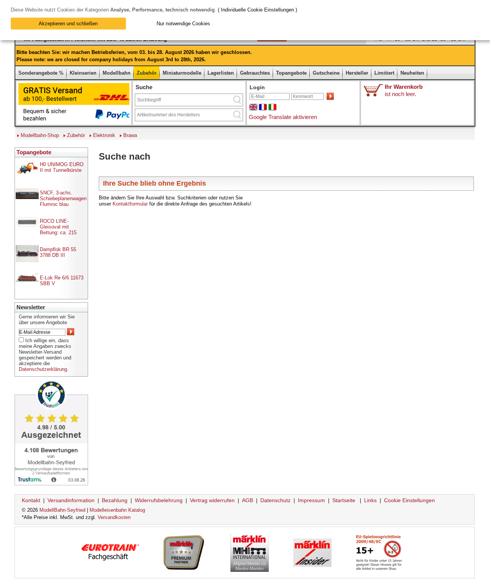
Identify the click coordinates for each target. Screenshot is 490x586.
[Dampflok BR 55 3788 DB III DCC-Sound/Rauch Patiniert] (27, 260)
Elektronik (104, 135)
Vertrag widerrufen (212, 500)
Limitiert (384, 73)
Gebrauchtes (255, 73)
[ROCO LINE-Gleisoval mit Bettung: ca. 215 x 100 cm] (27, 226)
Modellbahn (117, 73)
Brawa (130, 135)
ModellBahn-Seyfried (62, 510)
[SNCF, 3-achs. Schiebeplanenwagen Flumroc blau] (27, 197)
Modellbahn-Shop (40, 135)
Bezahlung (114, 500)
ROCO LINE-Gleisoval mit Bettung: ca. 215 (58, 226)
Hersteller (357, 73)
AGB (247, 500)
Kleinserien (83, 73)
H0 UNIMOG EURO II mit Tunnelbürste (61, 167)
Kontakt (31, 500)
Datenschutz (275, 500)
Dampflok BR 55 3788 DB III (58, 252)
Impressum (311, 500)
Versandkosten (114, 517)
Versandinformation (71, 500)
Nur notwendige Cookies (183, 23)
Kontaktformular (130, 204)
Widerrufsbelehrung (159, 500)
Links (370, 500)
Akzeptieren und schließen (68, 23)
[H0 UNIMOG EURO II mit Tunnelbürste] (27, 175)
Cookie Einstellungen (409, 500)
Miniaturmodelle (182, 73)
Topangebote (291, 73)
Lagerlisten (220, 73)
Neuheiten (412, 73)
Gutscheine (326, 73)
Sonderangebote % (41, 73)
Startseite (343, 500)
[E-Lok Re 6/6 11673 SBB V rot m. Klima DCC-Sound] (27, 281)
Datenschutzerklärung (43, 369)
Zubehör (147, 73)
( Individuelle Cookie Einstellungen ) (257, 10)
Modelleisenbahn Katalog (117, 510)
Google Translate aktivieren (283, 117)
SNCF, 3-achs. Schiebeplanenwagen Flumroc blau (63, 198)
